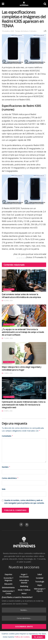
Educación (8, 584)
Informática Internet (24, 581)
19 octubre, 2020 (8, 31)
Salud (39, 574)
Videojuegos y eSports (39, 590)
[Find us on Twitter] (27, 525)
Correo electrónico (10, 478)
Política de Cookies (22, 637)
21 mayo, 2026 (7, 373)
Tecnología (9, 289)
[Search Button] (45, 3)
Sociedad (39, 578)
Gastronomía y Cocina (8, 592)
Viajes (39, 585)
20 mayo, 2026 (7, 411)
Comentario (7, 436)
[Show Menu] (3, 3)
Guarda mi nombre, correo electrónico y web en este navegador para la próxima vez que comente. (24, 501)
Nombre (6, 467)
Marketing (24, 586)
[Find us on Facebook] (21, 525)
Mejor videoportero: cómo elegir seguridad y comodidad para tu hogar (21, 368)
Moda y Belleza (24, 590)
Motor (24, 593)
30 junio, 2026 (8, 300)
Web (3, 489)
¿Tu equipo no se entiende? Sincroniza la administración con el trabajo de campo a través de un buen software (23, 332)
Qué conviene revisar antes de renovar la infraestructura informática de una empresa (21, 295)
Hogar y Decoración (24, 575)
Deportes (8, 574)
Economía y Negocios (8, 579)
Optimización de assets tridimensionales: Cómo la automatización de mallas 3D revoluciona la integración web (23, 404)
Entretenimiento (8, 587)
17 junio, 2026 (8, 338)
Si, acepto (38, 637)
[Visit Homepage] (24, 3)
